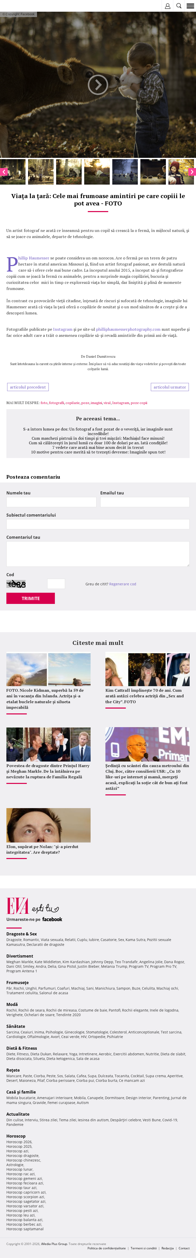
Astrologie (14, 1164)
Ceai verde (70, 1036)
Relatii (70, 939)
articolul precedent (28, 387)
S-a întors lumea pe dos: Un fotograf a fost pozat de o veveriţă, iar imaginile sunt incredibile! (98, 431)
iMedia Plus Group (54, 1244)
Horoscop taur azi (21, 1187)
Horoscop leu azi (20, 1215)
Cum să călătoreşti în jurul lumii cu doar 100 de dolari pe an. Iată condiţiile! (98, 443)
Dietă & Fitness (21, 1048)
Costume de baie (92, 1010)
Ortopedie (96, 1036)
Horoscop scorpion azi (25, 1196)
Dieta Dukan (40, 1054)
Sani (90, 988)
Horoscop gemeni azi (24, 1178)
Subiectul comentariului (31, 515)
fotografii (56, 402)
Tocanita (122, 1075)
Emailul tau (112, 493)
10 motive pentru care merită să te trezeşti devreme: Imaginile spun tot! (98, 452)
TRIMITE (31, 598)
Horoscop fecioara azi (24, 1183)
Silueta (39, 1058)
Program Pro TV (163, 966)
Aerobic (105, 1054)
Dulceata (105, 1075)
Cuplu (82, 939)
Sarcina (12, 1032)
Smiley (28, 966)
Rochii (19, 988)
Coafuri (63, 988)
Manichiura (105, 988)
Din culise (14, 1119)
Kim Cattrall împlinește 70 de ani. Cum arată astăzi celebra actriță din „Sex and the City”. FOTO (144, 695)
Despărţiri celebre (125, 1119)
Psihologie (54, 1032)
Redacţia (168, 1248)
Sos (60, 1075)
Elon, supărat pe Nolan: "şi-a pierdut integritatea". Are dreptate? (42, 849)
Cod (10, 574)
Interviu (31, 1119)
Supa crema (155, 1075)
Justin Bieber (89, 966)
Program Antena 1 (21, 971)
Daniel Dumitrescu (100, 356)
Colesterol (118, 1032)
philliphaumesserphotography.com (128, 329)
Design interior (138, 1097)
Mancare (13, 1075)
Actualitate (17, 1114)
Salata (70, 1075)
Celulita (148, 988)
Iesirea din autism (93, 1119)
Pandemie (14, 1124)
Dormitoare (114, 1097)
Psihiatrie (115, 1036)
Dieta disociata (19, 1058)
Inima (39, 1032)
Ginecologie (74, 1032)
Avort (55, 1036)
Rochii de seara (31, 1010)
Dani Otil (13, 966)
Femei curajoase (61, 1102)
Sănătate (15, 1026)
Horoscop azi (17, 1151)
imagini (96, 402)
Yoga (73, 1054)
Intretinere (88, 1054)
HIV (84, 1036)
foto (44, 402)
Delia (52, 966)
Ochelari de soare (39, 1014)
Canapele (95, 1097)
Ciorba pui (85, 1080)
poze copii (139, 402)
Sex (121, 939)
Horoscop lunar (19, 1169)
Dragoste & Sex (21, 934)
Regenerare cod (122, 584)
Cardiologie (16, 1036)
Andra (41, 966)
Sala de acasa (88, 1058)
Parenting (161, 1097)
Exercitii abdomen (128, 1054)
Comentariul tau (23, 537)
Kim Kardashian (76, 961)
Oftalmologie (38, 1036)
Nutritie (152, 1054)
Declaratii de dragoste (45, 944)
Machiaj (78, 988)
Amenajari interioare (54, 1097)
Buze (136, 988)
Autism (83, 1102)
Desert (12, 1080)
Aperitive (175, 1075)
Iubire (94, 939)
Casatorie (109, 939)
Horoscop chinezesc (23, 1160)
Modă (12, 1004)
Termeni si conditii (144, 1248)
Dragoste (14, 939)
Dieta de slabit (173, 1054)
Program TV (139, 966)
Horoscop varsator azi (24, 1206)
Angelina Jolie (151, 961)
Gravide (39, 1102)
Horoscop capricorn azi (26, 1192)
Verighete (14, 1014)
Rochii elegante (135, 1010)
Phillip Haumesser (33, 258)
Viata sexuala (52, 939)
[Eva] (16, 6)
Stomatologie (97, 1032)
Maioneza (27, 1080)
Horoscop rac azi (20, 1173)
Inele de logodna (164, 1010)
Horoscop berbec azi (23, 1224)
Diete (10, 1054)
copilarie (73, 402)
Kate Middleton (48, 961)
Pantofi (114, 1010)
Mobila (80, 1097)
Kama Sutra (135, 939)
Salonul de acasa (53, 992)
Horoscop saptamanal (25, 1228)
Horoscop (16, 1136)
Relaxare (60, 1054)
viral (107, 402)
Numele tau (18, 493)
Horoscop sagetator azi (25, 1201)
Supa (92, 1075)
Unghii (31, 988)
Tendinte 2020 (68, 1014)
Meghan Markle (19, 961)
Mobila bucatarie (20, 1097)
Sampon (123, 988)
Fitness (23, 1054)
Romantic (31, 939)
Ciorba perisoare (60, 1080)
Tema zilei (67, 1119)
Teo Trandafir (126, 961)
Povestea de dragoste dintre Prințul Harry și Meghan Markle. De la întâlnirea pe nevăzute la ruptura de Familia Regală (47, 771)
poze (85, 402)
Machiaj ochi (167, 988)
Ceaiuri (27, 1032)
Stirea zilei (48, 1119)
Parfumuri (47, 988)
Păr (9, 988)
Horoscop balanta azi (24, 1219)
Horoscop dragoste (22, 1155)
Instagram (63, 329)
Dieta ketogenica (60, 1058)
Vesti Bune (152, 1119)
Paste (27, 1075)
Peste (51, 1075)
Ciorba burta (106, 1080)
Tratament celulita (22, 992)
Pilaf (41, 1080)
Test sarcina (171, 1032)
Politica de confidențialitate (107, 1248)
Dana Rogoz (174, 961)
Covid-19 (169, 1119)
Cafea (81, 1075)
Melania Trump (114, 966)
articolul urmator (170, 387)
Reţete (13, 1070)
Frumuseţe (17, 982)
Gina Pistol (67, 966)
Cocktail (137, 1075)
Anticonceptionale (143, 1032)
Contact (184, 1248)
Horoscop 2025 (19, 1146)
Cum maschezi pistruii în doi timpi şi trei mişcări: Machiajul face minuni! (98, 438)
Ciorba (39, 1075)
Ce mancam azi (132, 1080)
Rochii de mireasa (61, 1010)
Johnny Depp (102, 961)
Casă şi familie (21, 1092)
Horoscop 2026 (19, 1141)
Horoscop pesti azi (22, 1210)
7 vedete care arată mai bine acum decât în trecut (98, 447)
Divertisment (19, 956)
